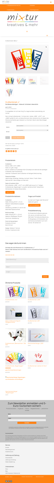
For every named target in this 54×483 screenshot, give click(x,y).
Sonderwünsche (9, 451)
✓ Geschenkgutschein (34, 9)
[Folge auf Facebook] (11, 481)
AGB (6, 473)
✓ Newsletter (32, 5)
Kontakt (7, 447)
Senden (45, 276)
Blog (6, 471)
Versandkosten (14, 108)
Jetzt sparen (10, 192)
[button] (46, 47)
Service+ (8, 131)
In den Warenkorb (18, 137)
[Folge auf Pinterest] (9, 481)
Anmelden (26, 422)
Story (6, 469)
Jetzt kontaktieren (34, 205)
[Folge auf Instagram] (6, 481)
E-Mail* (9, 418)
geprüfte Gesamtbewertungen (13, 370)
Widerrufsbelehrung (10, 462)
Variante (7, 127)
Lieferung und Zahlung (10, 459)
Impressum (10, 473)
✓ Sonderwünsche (10, 9)
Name (9, 414)
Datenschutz (17, 473)
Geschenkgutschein (10, 449)
